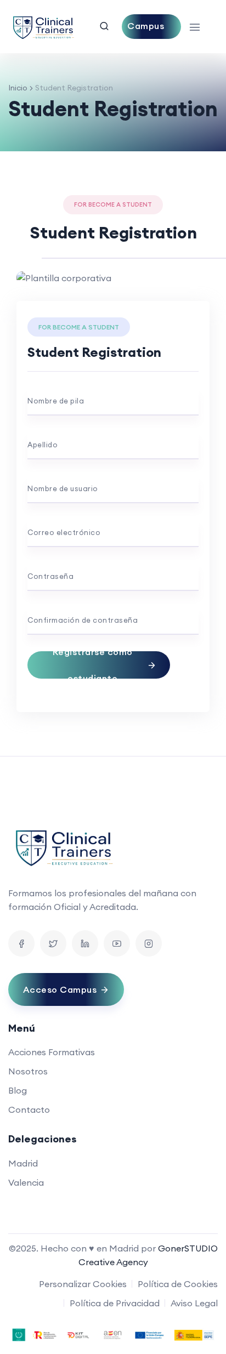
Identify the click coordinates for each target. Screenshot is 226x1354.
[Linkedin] (85, 943)
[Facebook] (21, 943)
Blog (17, 1090)
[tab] (138, 250)
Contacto (29, 1109)
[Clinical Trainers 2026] (42, 26)
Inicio (17, 88)
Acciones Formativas (51, 1051)
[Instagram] (148, 943)
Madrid (23, 1163)
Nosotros (28, 1071)
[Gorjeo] (53, 943)
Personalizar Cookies (83, 1283)
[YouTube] (117, 943)
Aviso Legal (194, 1303)
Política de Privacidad (115, 1303)
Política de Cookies (178, 1283)
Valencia (26, 1182)
